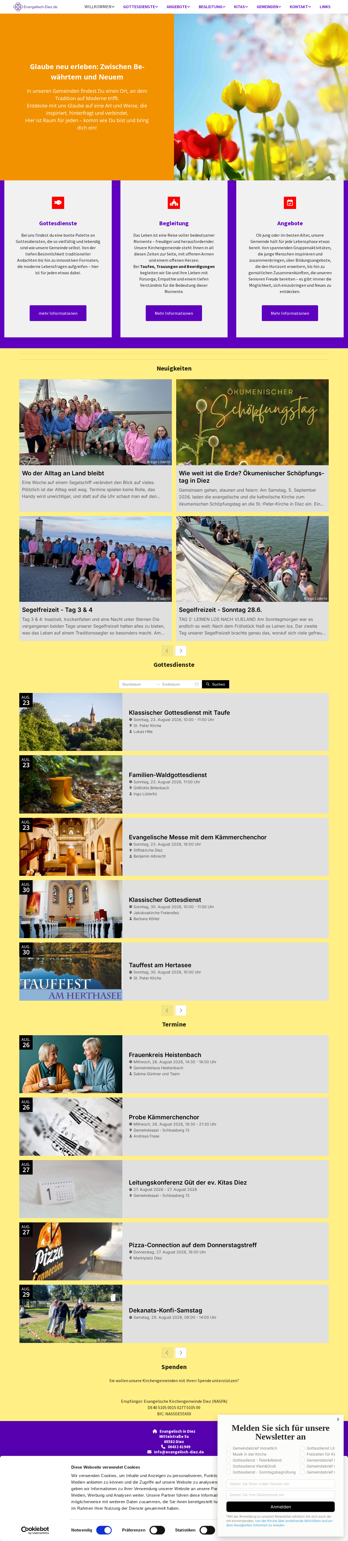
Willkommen (98, 6)
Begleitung (210, 6)
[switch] (157, 1530)
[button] (58, 313)
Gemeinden (267, 6)
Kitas (239, 6)
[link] (99, 7)
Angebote (177, 6)
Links (325, 6)
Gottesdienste (139, 6)
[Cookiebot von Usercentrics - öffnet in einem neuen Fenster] (35, 1530)
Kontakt (299, 6)
